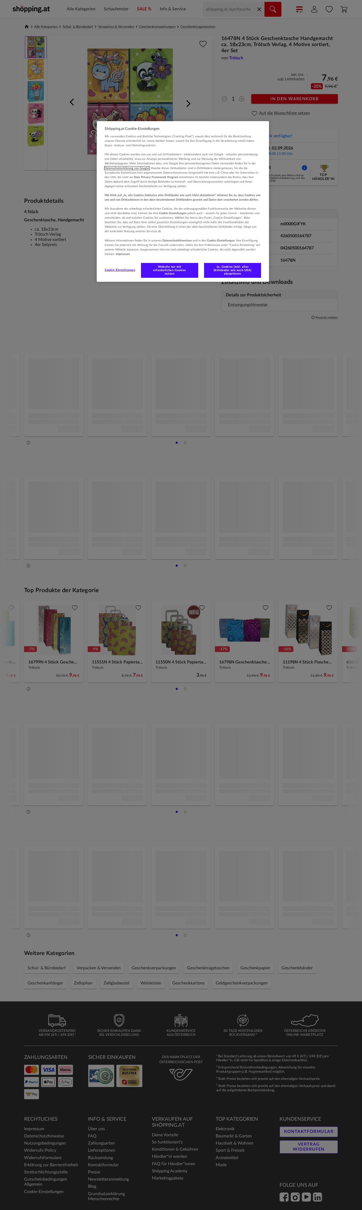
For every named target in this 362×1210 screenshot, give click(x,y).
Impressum (123, 254)
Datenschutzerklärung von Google (127, 168)
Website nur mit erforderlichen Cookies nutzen (169, 270)
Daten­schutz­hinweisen (177, 240)
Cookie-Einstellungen (120, 270)
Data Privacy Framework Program (156, 177)
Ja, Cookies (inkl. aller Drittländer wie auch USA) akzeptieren (232, 270)
